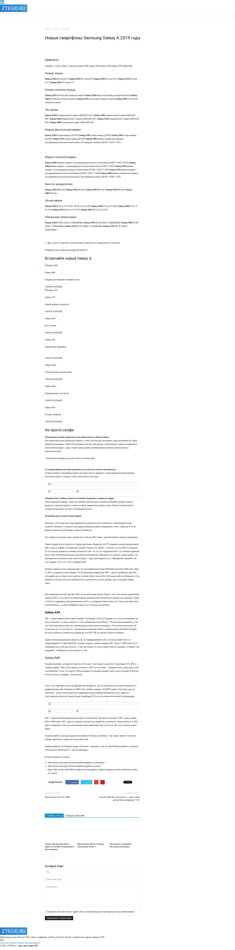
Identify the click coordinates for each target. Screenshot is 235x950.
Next (144, 495)
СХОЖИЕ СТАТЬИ (54, 816)
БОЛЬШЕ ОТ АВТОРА (74, 816)
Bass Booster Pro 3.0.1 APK (57, 797)
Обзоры (13, 943)
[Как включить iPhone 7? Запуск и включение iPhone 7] (92, 831)
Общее (20, 943)
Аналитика (4, 943)
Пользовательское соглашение (81, 946)
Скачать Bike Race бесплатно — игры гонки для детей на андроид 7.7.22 (119, 798)
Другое (37, 943)
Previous (41, 495)
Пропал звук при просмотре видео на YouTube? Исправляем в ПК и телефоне (59, 846)
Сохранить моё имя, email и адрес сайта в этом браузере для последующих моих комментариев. (91, 912)
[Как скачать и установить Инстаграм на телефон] (125, 831)
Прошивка (28, 943)
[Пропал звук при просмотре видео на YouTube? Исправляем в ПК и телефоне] (60, 831)
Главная (48, 29)
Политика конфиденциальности (52, 946)
